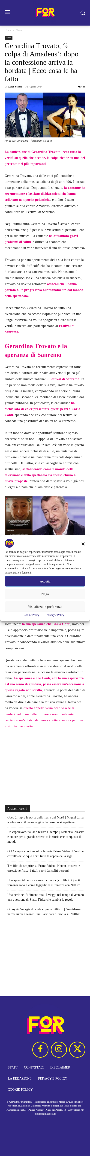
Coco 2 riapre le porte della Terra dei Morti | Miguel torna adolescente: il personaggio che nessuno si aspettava (45, 820)
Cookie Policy (31, 614)
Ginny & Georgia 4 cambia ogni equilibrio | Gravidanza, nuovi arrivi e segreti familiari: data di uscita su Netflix (44, 912)
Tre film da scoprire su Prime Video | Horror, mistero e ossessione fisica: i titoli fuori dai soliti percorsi (43, 868)
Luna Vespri (15, 86)
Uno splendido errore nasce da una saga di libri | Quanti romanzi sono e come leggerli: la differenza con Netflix (43, 883)
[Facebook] (40, 1050)
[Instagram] (59, 1050)
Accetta (45, 581)
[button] (83, 544)
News (19, 30)
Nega (45, 594)
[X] (77, 1050)
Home (8, 30)
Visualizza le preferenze (45, 607)
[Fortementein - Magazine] (45, 12)
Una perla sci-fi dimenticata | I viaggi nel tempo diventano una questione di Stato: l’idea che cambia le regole (45, 897)
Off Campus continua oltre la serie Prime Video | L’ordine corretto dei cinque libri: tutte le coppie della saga (45, 854)
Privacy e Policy (55, 614)
